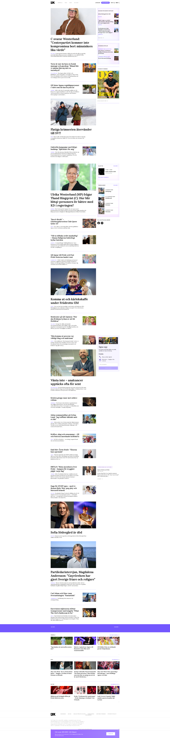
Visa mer (115, 165)
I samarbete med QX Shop (104, 56)
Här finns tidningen (101, 713)
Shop (70, 2)
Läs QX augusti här (101, 100)
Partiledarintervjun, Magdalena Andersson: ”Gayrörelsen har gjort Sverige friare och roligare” (105, 30)
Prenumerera (105, 2)
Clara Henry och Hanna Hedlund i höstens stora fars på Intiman (105, 52)
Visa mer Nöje (115, 659)
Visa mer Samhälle (114, 635)
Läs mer (99, 478)
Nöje (66, 2)
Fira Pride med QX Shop (104, 58)
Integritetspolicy (112, 713)
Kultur (100, 16)
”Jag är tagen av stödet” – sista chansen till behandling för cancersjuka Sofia (105, 22)
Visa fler (100, 37)
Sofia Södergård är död (104, 14)
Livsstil (100, 24)
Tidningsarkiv (91, 713)
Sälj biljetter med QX (103, 177)
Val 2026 (76, 2)
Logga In (97, 2)
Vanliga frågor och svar (79, 713)
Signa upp (110, 733)
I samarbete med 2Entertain (104, 49)
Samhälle (60, 2)
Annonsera (63, 713)
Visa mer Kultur (114, 684)
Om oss (69, 713)
